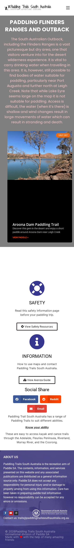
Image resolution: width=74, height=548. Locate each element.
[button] (25, 399)
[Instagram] (16, 513)
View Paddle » (21, 237)
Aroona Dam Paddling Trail (36, 224)
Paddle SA (42, 534)
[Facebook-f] (5, 513)
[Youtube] (11, 513)
